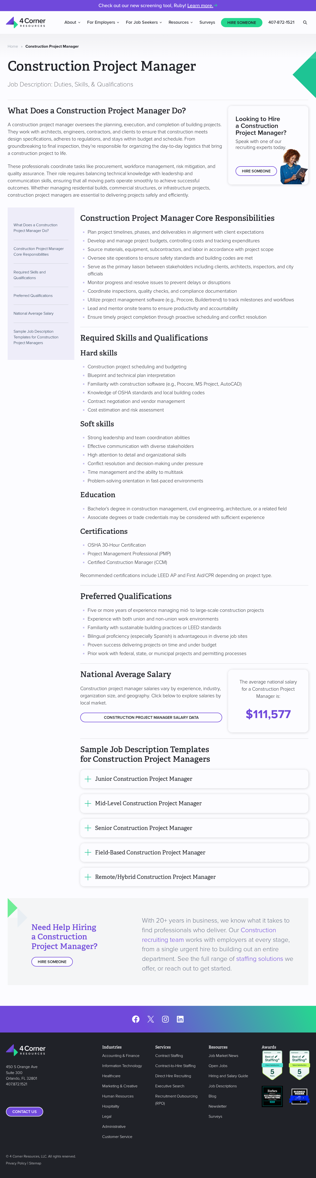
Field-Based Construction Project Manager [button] (150, 852)
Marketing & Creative (120, 1086)
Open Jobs (218, 1065)
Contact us (24, 1111)
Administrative (114, 1126)
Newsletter (218, 1106)
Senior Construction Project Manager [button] (143, 828)
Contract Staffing (169, 1055)
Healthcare (111, 1076)
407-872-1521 (281, 22)
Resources (179, 22)
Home (13, 46)
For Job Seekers (142, 22)
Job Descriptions (223, 1086)
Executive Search (169, 1086)
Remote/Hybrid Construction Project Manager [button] (155, 877)
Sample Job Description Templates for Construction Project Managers (36, 337)
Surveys (207, 22)
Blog (212, 1096)
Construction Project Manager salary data (151, 717)
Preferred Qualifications (33, 295)
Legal (106, 1116)
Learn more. (200, 6)
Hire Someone (241, 22)
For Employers (101, 22)
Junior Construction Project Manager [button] (143, 779)
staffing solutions (259, 959)
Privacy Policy (16, 1163)
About (70, 22)
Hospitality (110, 1106)
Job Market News (223, 1055)
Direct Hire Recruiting (173, 1076)
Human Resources (118, 1096)
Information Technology (122, 1065)
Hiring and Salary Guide (228, 1076)
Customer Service (117, 1136)
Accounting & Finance (120, 1055)
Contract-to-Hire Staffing (175, 1065)
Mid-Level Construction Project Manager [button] (148, 803)
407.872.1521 (16, 1084)
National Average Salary (34, 313)
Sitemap (35, 1163)
